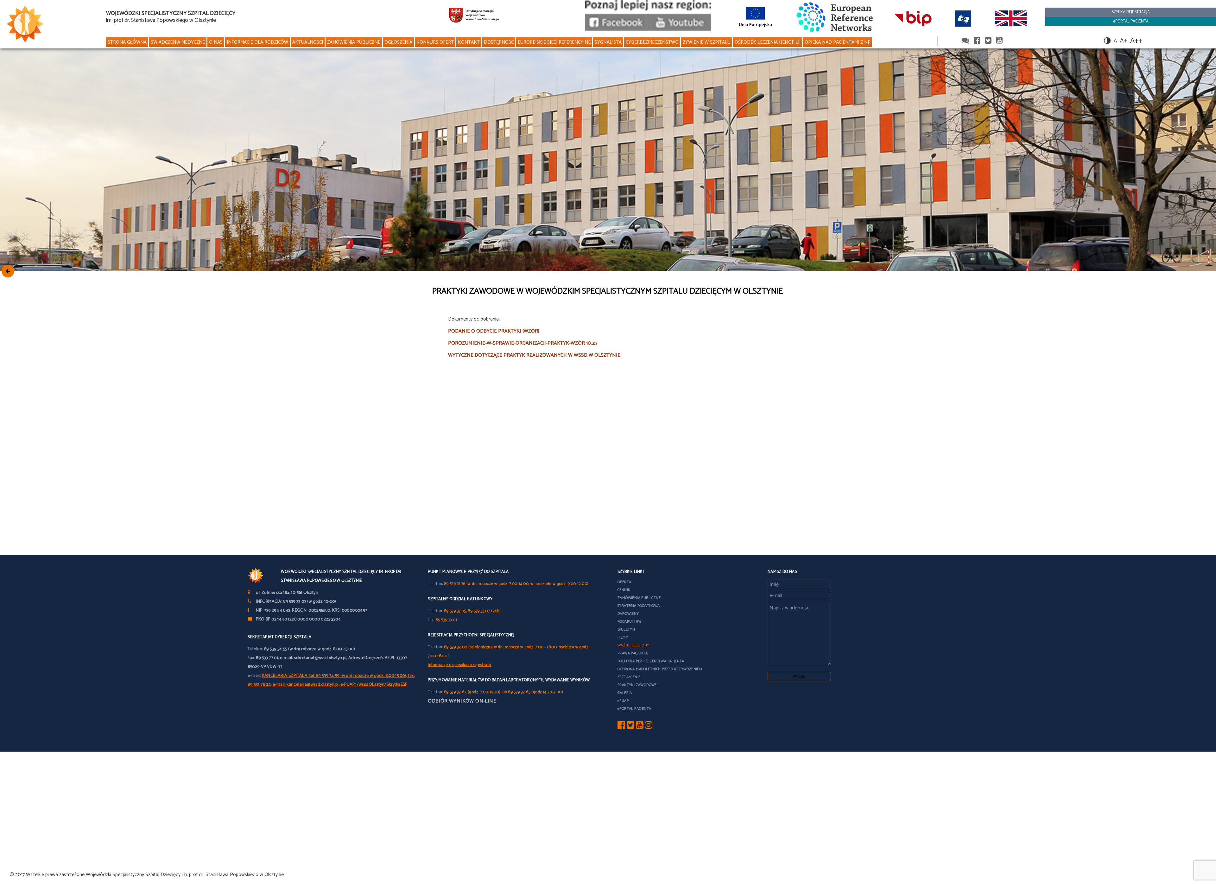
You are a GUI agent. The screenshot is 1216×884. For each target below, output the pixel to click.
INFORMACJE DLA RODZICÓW (257, 42)
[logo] (50, 24)
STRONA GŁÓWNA (127, 42)
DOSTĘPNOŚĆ (499, 42)
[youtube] (679, 29)
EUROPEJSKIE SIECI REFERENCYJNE (554, 42)
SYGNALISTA (608, 42)
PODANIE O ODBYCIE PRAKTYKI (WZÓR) (493, 331)
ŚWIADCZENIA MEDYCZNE (178, 42)
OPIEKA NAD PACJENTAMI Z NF (837, 42)
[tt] (630, 726)
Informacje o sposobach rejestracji (459, 665)
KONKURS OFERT (435, 42)
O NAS (216, 42)
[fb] (621, 726)
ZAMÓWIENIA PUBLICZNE (353, 42)
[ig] (648, 726)
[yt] (639, 726)
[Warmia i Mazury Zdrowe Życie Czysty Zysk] (616, 29)
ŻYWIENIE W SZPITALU (707, 42)
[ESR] (835, 16)
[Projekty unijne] (755, 16)
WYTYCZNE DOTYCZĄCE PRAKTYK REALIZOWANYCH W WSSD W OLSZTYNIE (534, 355)
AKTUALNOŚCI (307, 42)
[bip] (912, 18)
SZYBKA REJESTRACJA (1131, 12)
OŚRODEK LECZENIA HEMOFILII (768, 42)
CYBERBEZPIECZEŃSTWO (652, 42)
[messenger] (965, 41)
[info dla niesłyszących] (963, 18)
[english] (1010, 18)
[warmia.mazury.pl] (474, 17)
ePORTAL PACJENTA (1131, 21)
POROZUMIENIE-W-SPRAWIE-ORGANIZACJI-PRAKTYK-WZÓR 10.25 (522, 343)
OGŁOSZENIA (398, 42)
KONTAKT (469, 42)
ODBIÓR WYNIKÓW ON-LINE (462, 701)
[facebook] (977, 41)
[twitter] (988, 41)
